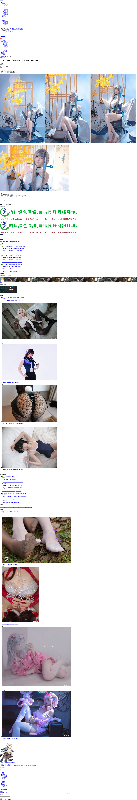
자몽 (4, 507)
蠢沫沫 (3, 782)
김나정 (30, 507)
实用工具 (6, 19)
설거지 (21, 507)
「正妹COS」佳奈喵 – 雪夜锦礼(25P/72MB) (10, 624)
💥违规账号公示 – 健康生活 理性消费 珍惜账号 (14, 29)
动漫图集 (6, 22)
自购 (3, 772)
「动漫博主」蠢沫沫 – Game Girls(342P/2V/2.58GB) (11, 738)
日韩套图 (6, 9)
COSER (3, 15)
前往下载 (1, 64)
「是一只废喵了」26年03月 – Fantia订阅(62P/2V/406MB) (12, 423)
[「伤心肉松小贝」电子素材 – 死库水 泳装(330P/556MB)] (29, 467)
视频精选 (6, 12)
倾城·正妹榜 (13, 762)
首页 (3, 2)
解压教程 (6, 199)
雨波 (3, 773)
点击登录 (1, 38)
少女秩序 (6, 14)
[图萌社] (1, 0)
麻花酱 (3, 784)
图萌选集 (6, 11)
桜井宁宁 (4, 777)
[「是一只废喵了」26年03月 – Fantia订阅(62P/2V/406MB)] (29, 421)
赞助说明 (2, 199)
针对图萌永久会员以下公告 (10, 30)
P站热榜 (5, 24)
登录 (2, 36)
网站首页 (4, 40)
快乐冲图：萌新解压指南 (10, 31)
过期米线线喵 (4, 775)
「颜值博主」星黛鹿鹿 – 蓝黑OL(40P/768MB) (10, 382)
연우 (9, 507)
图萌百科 (4, 17)
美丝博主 (6, 44)
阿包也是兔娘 (4, 785)
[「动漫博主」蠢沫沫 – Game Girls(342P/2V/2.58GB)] (36, 736)
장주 (2, 507)
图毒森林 (4, 3)
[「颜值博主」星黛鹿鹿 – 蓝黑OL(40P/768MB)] (29, 380)
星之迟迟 (4, 778)
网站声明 (5, 762)
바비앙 (25, 507)
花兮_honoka (2, 57)
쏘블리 (16, 507)
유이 (6, 507)
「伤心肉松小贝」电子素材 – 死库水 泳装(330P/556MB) (12, 469)
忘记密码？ (9, 799)
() (1, 200)
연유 (8, 507)
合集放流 (4, 16)
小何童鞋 (4, 786)
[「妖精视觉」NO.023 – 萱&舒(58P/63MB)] (36, 562)
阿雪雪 (3, 774)
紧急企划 (6, 13)
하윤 (1, 507)
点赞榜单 (1, 762)
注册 (4, 36)
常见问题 (9, 762)
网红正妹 (6, 5)
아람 (14, 507)
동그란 (28, 507)
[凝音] (2, 281)
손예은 (18, 507)
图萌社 (9, 764)
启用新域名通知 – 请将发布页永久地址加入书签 (14, 28)
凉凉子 (3, 781)
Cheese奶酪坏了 (5, 776)
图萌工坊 (6, 4)
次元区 (3, 20)
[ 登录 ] (4, 275)
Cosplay (5, 6)
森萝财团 (6, 10)
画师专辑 (6, 21)
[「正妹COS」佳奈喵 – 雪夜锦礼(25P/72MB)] (20, 621)
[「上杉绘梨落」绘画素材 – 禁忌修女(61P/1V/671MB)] (29, 338)
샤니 (23, 507)
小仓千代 (4, 783)
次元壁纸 (6, 23)
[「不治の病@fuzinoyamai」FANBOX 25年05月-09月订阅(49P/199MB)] (36, 685)
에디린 (11, 507)
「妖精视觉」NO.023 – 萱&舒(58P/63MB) (10, 564)
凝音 (1, 282)
